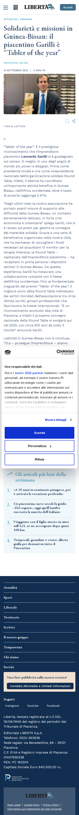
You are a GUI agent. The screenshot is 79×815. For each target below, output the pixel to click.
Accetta (39, 432)
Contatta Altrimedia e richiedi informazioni (40, 686)
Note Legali (14, 805)
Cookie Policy (32, 805)
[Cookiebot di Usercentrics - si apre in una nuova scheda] (56, 352)
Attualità (10, 19)
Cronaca (26, 19)
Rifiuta (39, 459)
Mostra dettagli (56, 419)
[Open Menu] (5, 7)
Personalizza (37, 446)
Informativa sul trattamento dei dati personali (34, 809)
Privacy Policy (51, 805)
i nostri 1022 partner (28, 373)
